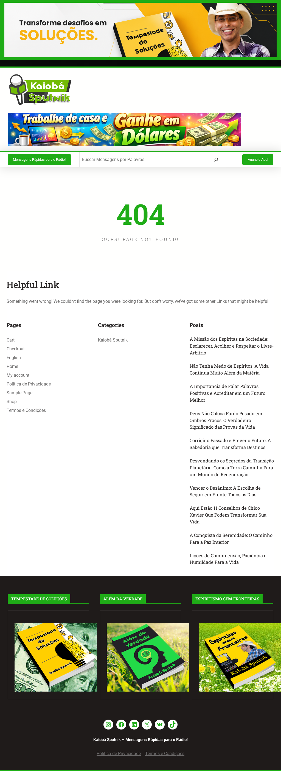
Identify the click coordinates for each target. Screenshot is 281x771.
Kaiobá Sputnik (113, 340)
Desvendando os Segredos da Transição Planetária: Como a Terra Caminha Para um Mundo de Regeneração (232, 467)
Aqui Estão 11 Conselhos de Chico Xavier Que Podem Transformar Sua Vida (228, 515)
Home (12, 366)
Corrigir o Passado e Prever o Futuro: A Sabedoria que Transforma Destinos (230, 443)
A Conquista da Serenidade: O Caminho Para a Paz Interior (231, 538)
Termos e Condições (26, 410)
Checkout (16, 348)
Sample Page (19, 392)
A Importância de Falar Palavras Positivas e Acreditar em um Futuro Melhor (227, 393)
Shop (12, 401)
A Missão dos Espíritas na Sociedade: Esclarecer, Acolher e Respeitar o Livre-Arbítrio (232, 346)
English (14, 357)
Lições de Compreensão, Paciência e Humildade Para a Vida (228, 559)
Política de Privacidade (29, 384)
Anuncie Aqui (258, 159)
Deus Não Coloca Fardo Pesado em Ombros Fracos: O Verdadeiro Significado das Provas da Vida (226, 420)
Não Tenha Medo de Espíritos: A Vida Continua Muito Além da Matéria (229, 369)
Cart (11, 340)
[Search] (216, 159)
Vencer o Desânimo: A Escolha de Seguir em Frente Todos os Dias (225, 491)
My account (18, 375)
